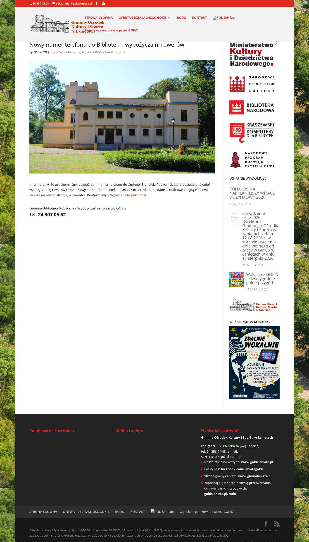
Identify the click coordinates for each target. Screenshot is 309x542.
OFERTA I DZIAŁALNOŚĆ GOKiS (142, 18)
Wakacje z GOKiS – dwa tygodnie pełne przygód (262, 278)
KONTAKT (199, 18)
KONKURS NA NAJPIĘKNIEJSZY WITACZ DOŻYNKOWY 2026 (252, 193)
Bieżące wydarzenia (65, 52)
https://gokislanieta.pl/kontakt (123, 195)
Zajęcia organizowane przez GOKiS (111, 30)
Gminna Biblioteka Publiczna (104, 52)
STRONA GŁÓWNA (99, 18)
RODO (181, 18)
